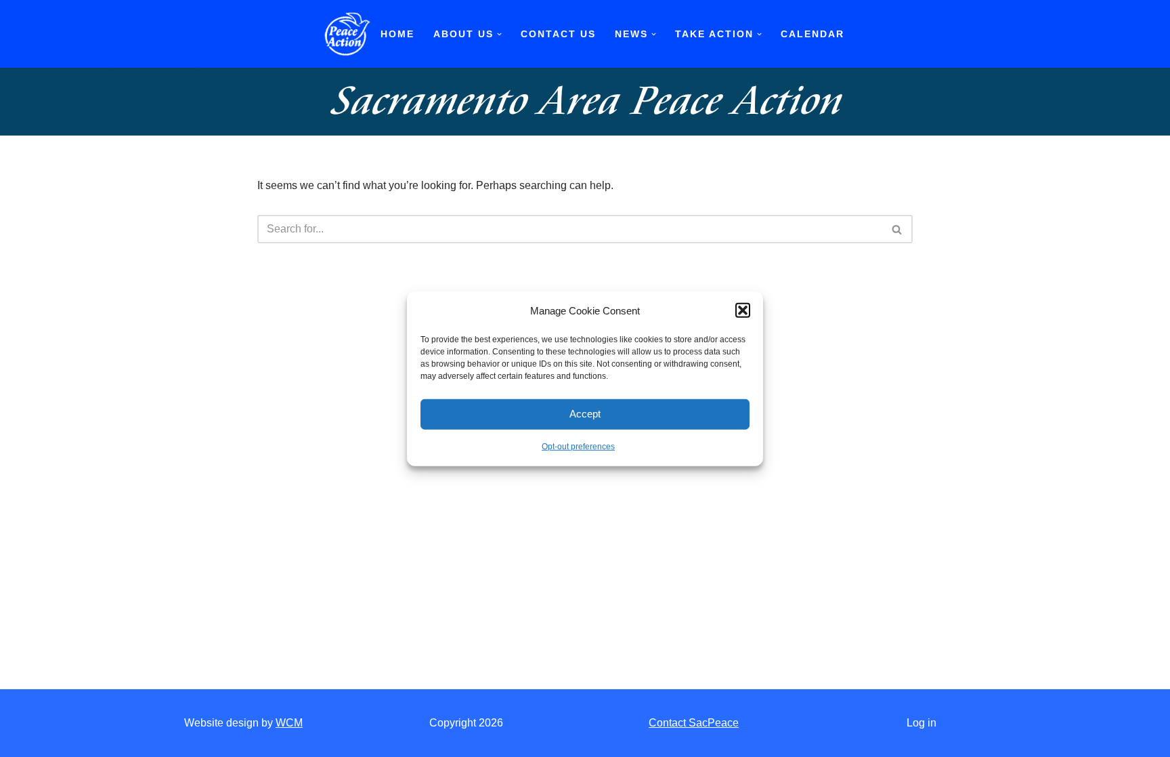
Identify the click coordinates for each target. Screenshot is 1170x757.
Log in (921, 723)
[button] (743, 310)
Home (397, 33)
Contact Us (558, 33)
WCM (289, 723)
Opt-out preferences (578, 446)
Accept (585, 414)
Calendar (812, 33)
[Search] (897, 229)
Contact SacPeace (694, 723)
